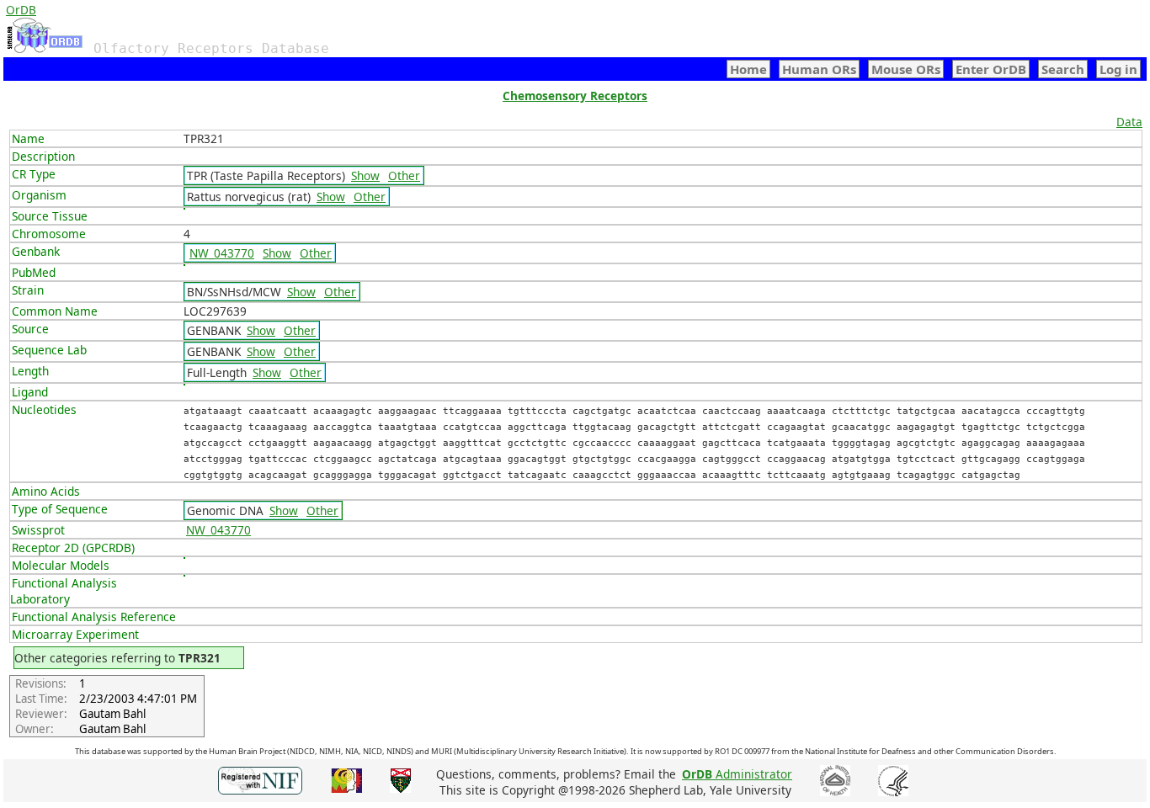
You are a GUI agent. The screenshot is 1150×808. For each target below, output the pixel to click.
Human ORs (819, 69)
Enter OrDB (991, 69)
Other (404, 175)
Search (1062, 69)
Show (365, 175)
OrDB (21, 10)
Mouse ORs (905, 69)
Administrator (737, 774)
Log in (1118, 69)
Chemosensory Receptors (575, 96)
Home (748, 69)
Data (1129, 122)
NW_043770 (221, 253)
